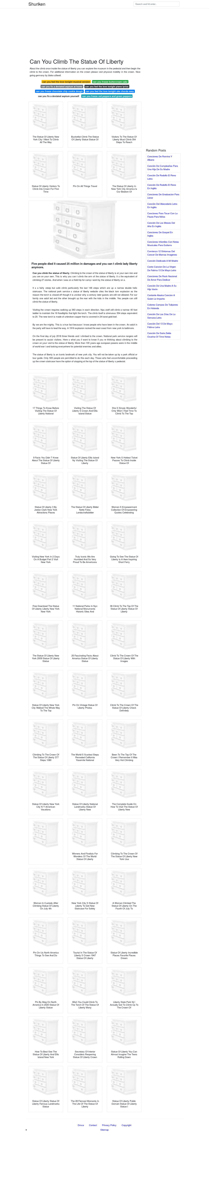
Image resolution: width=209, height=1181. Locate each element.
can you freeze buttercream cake (110, 81)
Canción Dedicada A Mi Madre (162, 260)
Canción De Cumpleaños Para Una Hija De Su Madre (162, 167)
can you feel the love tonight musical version (66, 81)
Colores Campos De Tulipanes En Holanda (162, 306)
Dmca (81, 1125)
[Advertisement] (92, 21)
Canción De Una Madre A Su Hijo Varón (161, 287)
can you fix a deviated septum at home (61, 86)
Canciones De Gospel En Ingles (160, 234)
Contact (93, 1125)
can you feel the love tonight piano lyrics (106, 86)
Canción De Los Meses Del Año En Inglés (161, 224)
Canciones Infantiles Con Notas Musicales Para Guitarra (163, 243)
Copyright (126, 1125)
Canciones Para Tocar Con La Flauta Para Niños (162, 215)
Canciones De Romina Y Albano (159, 158)
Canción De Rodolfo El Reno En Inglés (161, 186)
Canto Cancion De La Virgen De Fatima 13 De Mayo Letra (161, 268)
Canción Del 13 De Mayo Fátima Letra (159, 325)
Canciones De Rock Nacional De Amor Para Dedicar (162, 278)
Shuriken (36, 4)
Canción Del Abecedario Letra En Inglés (162, 205)
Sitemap (104, 1129)
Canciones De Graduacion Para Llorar (163, 196)
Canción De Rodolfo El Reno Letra (161, 177)
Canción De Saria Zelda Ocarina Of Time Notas (159, 334)
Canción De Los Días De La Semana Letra (161, 315)
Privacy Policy (109, 1125)
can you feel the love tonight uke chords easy (110, 91)
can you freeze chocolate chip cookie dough (59, 91)
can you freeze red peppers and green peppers (107, 96)
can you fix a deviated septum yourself (58, 96)
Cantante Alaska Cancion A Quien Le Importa (161, 296)
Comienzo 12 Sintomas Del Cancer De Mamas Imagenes (162, 253)
